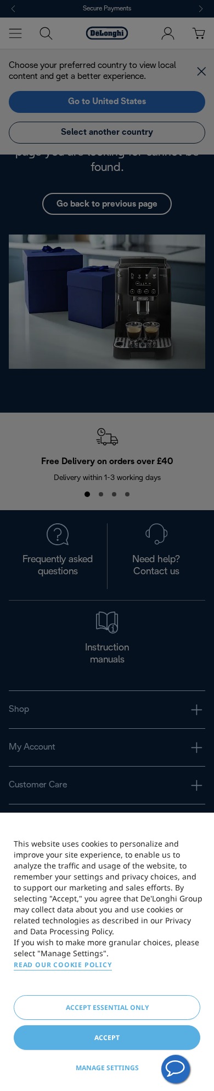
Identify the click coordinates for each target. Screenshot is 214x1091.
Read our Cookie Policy (63, 964)
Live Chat (176, 1069)
